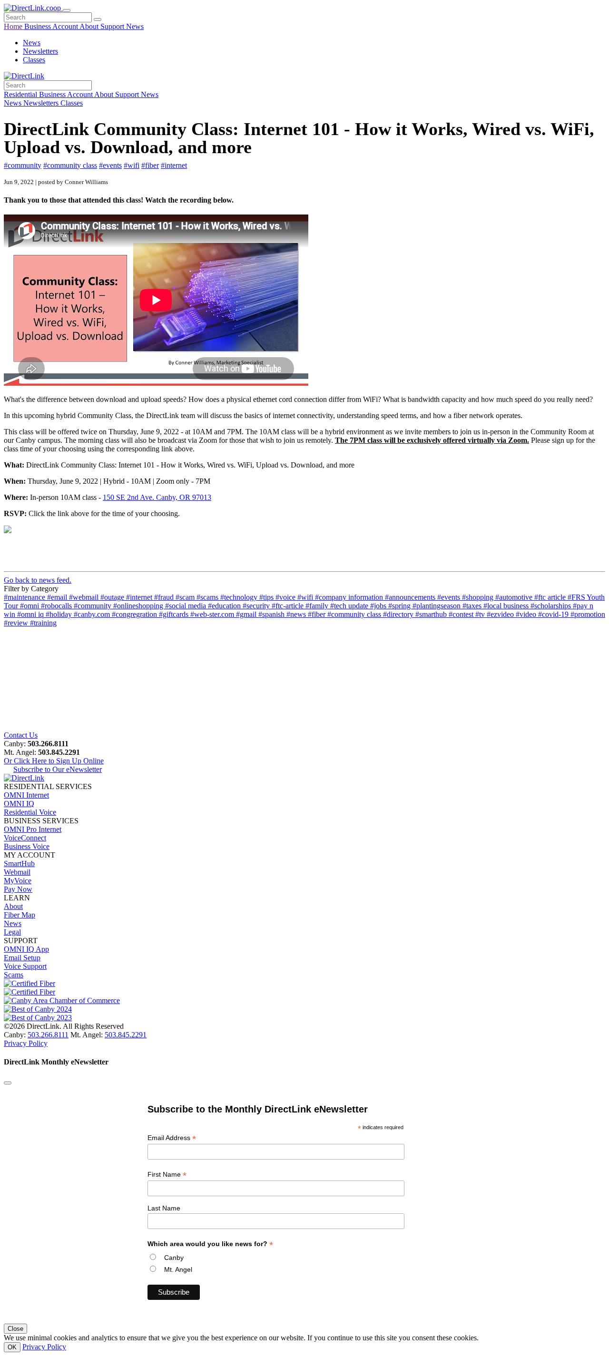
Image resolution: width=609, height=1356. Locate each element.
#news (297, 614)
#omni (30, 606)
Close (15, 1328)
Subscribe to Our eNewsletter (57, 769)
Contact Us (21, 735)
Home (14, 26)
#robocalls (57, 606)
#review (17, 623)
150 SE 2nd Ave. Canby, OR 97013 (157, 497)
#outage (113, 597)
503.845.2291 (126, 1035)
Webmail (17, 872)
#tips (267, 597)
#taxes (472, 606)
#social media (186, 606)
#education (225, 606)
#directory (399, 614)
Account (65, 26)
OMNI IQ (19, 804)
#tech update (350, 606)
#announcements (411, 597)
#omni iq (31, 614)
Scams (13, 975)
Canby (174, 1257)
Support (113, 26)
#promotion (587, 614)
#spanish (272, 614)
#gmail (247, 614)
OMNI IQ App (26, 949)
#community (22, 165)
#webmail (84, 597)
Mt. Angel (178, 1269)
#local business (506, 606)
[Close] (7, 1083)
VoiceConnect (25, 838)
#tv (481, 614)
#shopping (478, 597)
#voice (286, 597)
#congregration (135, 614)
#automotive (514, 597)
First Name (167, 1174)
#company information (350, 597)
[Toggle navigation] (66, 10)
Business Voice (26, 846)
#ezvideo (501, 614)
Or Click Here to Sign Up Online (54, 761)
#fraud (165, 597)
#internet (174, 165)
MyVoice (17, 881)
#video (527, 614)
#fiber (150, 165)
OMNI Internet (26, 795)
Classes (34, 60)
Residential (21, 94)
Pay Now (18, 889)
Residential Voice (30, 812)
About (89, 26)
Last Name (163, 1208)
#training (43, 623)
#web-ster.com (213, 614)
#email (58, 597)
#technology (239, 597)
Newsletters (40, 51)
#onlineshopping (139, 606)
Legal (12, 932)
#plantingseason (437, 606)
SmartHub (19, 863)
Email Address (171, 1137)
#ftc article (551, 597)
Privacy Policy (26, 1043)
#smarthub (432, 614)
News (135, 26)
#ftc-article (288, 606)
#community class (70, 165)
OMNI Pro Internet (32, 829)
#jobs (379, 606)
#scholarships (551, 606)
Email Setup (22, 958)
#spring (400, 606)
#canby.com (93, 614)
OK (12, 1347)
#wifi (131, 165)
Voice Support (25, 966)
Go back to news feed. (37, 580)
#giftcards (174, 614)
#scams (208, 597)
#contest (462, 614)
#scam (186, 597)
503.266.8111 (48, 1035)
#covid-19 (554, 614)
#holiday (60, 614)
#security (257, 606)
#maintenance (25, 597)
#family (317, 606)
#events (110, 165)
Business (38, 26)
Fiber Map (19, 915)
